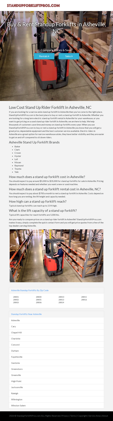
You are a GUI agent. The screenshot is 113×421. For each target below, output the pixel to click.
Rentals (43, 56)
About (105, 415)
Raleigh (14, 393)
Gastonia (15, 363)
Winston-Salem (18, 405)
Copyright (82, 415)
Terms (73, 415)
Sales (68, 56)
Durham (15, 350)
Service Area (94, 415)
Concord (15, 344)
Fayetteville (16, 356)
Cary (13, 326)
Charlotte (15, 338)
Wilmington (16, 399)
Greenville (16, 375)
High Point (16, 381)
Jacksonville (17, 387)
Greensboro (17, 369)
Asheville (15, 320)
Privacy (64, 415)
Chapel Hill (16, 332)
